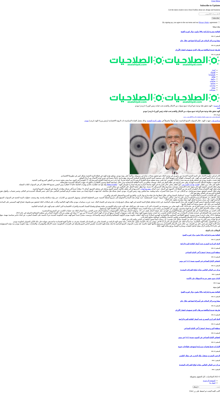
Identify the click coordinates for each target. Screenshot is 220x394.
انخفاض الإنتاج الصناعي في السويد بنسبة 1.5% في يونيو (200, 261)
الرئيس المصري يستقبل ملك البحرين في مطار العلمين (199, 356)
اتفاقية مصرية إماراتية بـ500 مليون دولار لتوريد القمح (200, 32)
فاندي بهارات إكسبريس (190, 184)
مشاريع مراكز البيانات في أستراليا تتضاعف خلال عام (200, 41)
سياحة (213, 83)
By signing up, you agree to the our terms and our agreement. (190, 22)
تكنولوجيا (212, 75)
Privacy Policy (204, 22)
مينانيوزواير (216, 121)
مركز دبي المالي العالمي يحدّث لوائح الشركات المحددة (200, 270)
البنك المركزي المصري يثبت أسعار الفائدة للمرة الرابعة (200, 244)
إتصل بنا (212, 383)
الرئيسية (217, 106)
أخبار (213, 70)
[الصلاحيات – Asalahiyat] (165, 66)
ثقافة (213, 77)
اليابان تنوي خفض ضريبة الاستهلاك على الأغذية (203, 278)
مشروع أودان (146, 189)
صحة (213, 88)
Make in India (112, 184)
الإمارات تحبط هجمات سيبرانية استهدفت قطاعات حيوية (199, 347)
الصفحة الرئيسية (209, 381)
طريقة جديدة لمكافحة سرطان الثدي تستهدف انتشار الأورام (197, 50)
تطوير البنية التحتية (154, 121)
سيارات (212, 85)
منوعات (212, 90)
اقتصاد (212, 72)
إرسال (195, 387)
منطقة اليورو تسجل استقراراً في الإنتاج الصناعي (202, 252)
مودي (86, 121)
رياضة (213, 79)
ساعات (212, 81)
